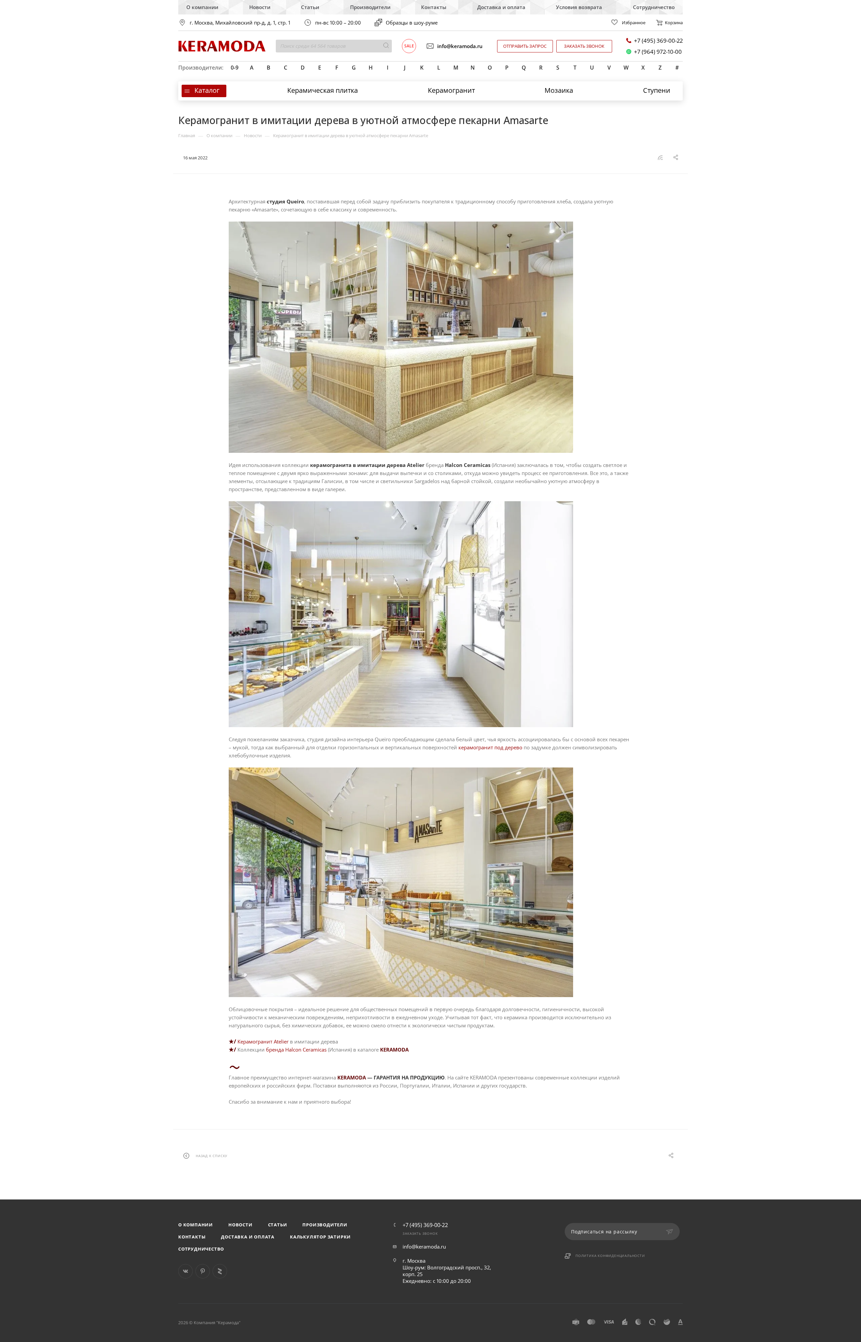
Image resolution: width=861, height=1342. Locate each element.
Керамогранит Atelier (263, 1041)
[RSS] (660, 157)
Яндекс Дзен (220, 1271)
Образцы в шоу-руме (412, 22)
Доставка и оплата (501, 7)
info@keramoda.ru (460, 46)
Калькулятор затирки (320, 1237)
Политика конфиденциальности (610, 1255)
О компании (202, 7)
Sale (409, 46)
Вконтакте (185, 1271)
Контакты (433, 7)
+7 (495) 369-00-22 (658, 40)
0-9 (234, 67)
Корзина (674, 22)
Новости (259, 7)
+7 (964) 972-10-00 (658, 51)
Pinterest (202, 1271)
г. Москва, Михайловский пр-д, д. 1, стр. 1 (240, 22)
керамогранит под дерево (490, 747)
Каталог (207, 90)
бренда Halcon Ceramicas (296, 1049)
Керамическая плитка (322, 90)
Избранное (633, 22)
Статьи (310, 7)
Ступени (656, 90)
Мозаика (559, 90)
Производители (370, 7)
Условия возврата (579, 7)
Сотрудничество (654, 7)
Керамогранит (451, 90)
